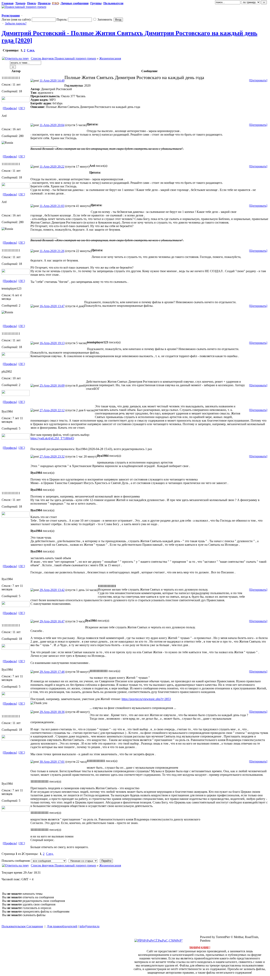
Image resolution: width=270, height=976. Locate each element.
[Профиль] (10, 108)
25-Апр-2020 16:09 (52, 385)
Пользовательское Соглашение (22, 926)
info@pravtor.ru (89, 926)
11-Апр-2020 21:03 (52, 206)
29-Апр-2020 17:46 (52, 671)
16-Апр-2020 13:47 (52, 306)
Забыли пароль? (15, 23)
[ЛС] (22, 108)
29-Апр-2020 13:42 (52, 590)
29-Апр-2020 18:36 (52, 712)
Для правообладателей (62, 926)
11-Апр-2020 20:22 (52, 166)
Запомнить (104, 19)
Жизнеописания (110, 58)
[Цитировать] (258, 80)
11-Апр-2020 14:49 (52, 80)
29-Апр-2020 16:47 (52, 621)
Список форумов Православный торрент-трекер (63, 58)
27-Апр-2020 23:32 (52, 456)
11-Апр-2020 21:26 (52, 251)
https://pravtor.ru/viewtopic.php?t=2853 (146, 699)
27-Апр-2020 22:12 (52, 410)
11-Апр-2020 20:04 (52, 125)
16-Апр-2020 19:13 (52, 343)
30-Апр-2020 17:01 (52, 761)
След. (31, 50)
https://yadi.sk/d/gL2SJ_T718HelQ (52, 438)
